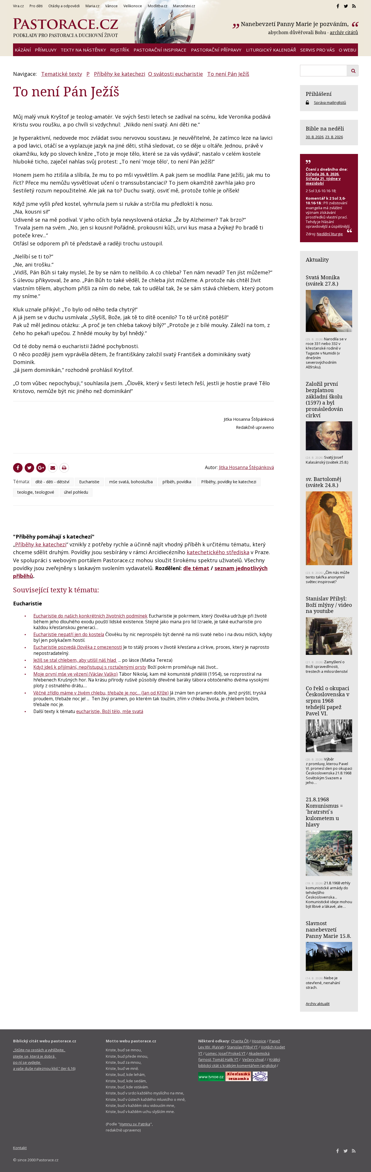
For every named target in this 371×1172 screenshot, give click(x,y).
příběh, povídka (177, 481)
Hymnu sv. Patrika (135, 1124)
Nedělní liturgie (330, 233)
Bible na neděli (325, 128)
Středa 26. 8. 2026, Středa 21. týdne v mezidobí (323, 178)
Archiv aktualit (318, 1003)
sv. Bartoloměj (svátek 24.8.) (323, 482)
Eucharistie (89, 481)
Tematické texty (61, 73)
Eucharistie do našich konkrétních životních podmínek (90, 616)
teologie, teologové (35, 492)
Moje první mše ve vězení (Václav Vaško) (75, 674)
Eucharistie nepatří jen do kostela (68, 634)
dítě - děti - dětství (52, 481)
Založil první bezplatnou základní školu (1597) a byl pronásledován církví (324, 399)
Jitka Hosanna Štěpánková (246, 467)
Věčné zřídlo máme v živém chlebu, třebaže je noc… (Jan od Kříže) (101, 693)
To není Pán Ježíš (228, 73)
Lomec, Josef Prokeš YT (225, 1053)
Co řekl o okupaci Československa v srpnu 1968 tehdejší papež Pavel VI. (327, 701)
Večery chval (253, 1059)
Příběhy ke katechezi (119, 73)
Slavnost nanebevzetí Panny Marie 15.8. (328, 929)
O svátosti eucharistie (175, 73)
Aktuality (317, 259)
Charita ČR (240, 1041)
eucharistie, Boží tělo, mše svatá (109, 711)
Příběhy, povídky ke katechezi (228, 481)
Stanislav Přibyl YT (242, 1047)
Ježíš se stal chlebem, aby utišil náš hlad (75, 660)
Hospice (259, 1041)
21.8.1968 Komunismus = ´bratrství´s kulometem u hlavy (324, 812)
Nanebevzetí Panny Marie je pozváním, (295, 24)
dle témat (196, 568)
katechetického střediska (218, 552)
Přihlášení (319, 93)
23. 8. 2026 (334, 136)
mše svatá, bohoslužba (131, 481)
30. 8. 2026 (314, 136)
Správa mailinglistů (330, 102)
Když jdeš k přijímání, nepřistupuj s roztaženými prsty (89, 667)
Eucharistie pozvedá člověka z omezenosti (77, 647)
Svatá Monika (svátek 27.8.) (323, 280)
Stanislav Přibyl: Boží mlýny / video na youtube (329, 604)
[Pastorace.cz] (65, 27)
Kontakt (20, 1147)
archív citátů (344, 32)
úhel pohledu (76, 492)
